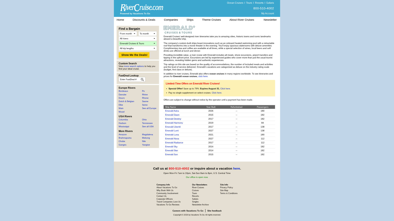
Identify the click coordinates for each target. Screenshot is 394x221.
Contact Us (162, 196)
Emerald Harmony (174, 123)
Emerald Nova (172, 138)
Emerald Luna (172, 134)
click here (203, 76)
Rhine (145, 94)
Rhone (145, 98)
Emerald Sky (171, 146)
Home (120, 19)
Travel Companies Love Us (169, 202)
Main (121, 108)
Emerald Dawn (172, 115)
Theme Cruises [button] (211, 19)
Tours (249, 3)
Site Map (224, 190)
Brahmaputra (125, 138)
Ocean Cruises (235, 3)
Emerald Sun (171, 154)
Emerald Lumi (172, 130)
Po (143, 91)
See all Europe (149, 108)
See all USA (148, 126)
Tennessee (147, 123)
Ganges (122, 144)
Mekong (146, 138)
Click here (225, 88)
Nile (144, 141)
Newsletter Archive (200, 205)
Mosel (122, 111)
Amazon (123, 134)
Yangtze (146, 144)
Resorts (259, 3)
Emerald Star (171, 150)
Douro (122, 98)
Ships (190, 19)
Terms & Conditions (229, 193)
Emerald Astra (172, 111)
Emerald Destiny (173, 119)
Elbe (121, 105)
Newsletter (270, 19)
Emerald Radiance (174, 142)
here (236, 168)
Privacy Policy (226, 187)
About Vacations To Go (167, 187)
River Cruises (198, 187)
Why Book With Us (165, 190)
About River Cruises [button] (241, 19)
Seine (145, 105)
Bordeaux (123, 91)
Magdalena (147, 134)
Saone (145, 101)
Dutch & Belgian (126, 101)
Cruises (195, 190)
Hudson (122, 123)
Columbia (123, 119)
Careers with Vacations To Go (188, 210)
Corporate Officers (165, 199)
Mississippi (124, 126)
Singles (195, 202)
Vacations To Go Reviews (168, 205)
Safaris (270, 3)
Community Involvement (167, 193)
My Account (267, 13)
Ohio (144, 119)
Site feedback (214, 210)
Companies (171, 19)
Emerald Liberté (173, 127)
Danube (122, 94)
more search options (134, 66)
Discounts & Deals (144, 19)
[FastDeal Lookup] (142, 79)
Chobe (122, 141)
